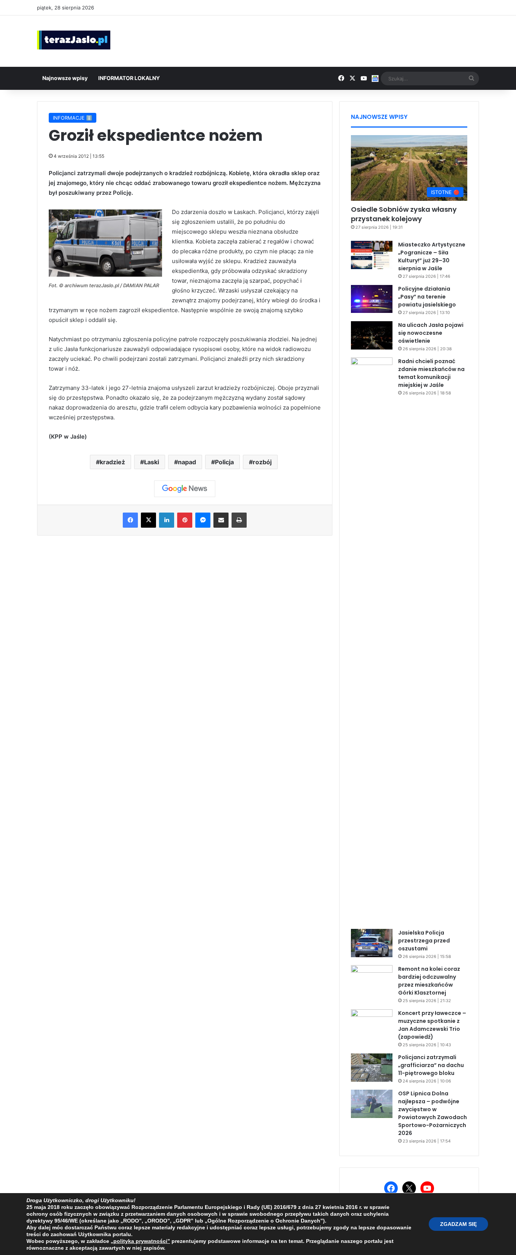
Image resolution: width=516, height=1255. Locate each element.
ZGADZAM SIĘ (458, 1224)
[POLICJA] (105, 274)
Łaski (151, 462)
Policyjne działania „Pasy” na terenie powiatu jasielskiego (427, 296)
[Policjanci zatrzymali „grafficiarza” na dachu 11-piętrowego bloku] (371, 1067)
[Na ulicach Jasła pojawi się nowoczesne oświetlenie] (371, 335)
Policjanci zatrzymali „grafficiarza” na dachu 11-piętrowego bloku (431, 1065)
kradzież (112, 462)
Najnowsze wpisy (65, 78)
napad (187, 462)
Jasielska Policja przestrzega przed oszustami (424, 940)
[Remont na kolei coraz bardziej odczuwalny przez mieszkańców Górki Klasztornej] (371, 979)
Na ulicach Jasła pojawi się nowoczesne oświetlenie (430, 333)
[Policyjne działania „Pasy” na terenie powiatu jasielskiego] (371, 299)
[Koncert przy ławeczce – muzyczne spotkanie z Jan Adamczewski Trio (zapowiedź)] (371, 1023)
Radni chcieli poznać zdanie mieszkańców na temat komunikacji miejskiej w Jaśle (431, 373)
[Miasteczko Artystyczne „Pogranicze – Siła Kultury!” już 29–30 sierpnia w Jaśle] (371, 255)
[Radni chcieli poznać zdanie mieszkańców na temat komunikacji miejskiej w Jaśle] (371, 640)
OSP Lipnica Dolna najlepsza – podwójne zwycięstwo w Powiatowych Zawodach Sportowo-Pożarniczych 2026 (432, 1113)
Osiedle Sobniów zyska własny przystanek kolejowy (404, 214)
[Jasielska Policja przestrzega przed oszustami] (371, 943)
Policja (224, 462)
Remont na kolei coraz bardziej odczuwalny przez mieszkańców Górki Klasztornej (429, 980)
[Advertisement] (333, 40)
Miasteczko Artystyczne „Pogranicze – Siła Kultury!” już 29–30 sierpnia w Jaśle (431, 256)
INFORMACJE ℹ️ (72, 118)
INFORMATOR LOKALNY (129, 78)
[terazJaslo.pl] (73, 40)
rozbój (262, 462)
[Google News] (184, 488)
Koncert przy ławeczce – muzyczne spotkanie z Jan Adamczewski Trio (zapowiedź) (432, 1025)
